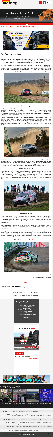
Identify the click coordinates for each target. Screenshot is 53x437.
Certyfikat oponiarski (16, 415)
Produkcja (40, 419)
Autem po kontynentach (17, 424)
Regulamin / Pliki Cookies (33, 430)
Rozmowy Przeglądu (24, 414)
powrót (26, 282)
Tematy (8, 414)
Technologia (7, 419)
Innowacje (45, 419)
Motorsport (48, 415)
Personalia (24, 415)
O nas (9, 430)
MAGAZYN (16, 7)
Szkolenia (28, 411)
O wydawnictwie (15, 430)
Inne (32, 424)
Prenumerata (24, 7)
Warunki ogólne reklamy (34, 426)
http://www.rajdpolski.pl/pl (28, 239)
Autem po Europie (26, 424)
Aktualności (7, 411)
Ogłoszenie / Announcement (46, 426)
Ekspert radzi (15, 422)
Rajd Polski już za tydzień (29, 26)
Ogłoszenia (19, 353)
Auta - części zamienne (20, 419)
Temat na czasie (41, 414)
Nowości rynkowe (15, 414)
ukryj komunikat (27, 435)
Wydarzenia (19, 26)
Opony (13, 419)
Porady (8, 422)
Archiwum (31, 7)
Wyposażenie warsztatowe (31, 419)
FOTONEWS (10, 387)
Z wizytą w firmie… (33, 414)
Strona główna (4, 26)
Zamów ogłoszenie (33, 358)
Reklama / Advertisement (23, 426)
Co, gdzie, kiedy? (22, 302)
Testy (38, 415)
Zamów (37, 7)
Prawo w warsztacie (23, 422)
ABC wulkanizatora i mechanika (18, 417)
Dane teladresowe (23, 430)
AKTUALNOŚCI (12, 26)
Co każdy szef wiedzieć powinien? (34, 422)
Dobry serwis (42, 415)
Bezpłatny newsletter (16, 428)
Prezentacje (33, 415)
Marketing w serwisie (46, 422)
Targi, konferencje (21, 411)
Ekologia (28, 415)
